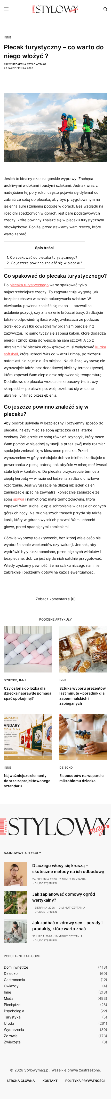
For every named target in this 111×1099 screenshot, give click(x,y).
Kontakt (50, 1081)
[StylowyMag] (55, 9)
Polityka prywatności (85, 1081)
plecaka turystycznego (29, 285)
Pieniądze (12, 1005)
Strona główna (21, 1081)
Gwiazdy (11, 986)
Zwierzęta (12, 1042)
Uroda (9, 1023)
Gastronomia (14, 980)
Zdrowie (11, 1036)
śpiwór (18, 499)
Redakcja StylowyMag (29, 64)
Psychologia (14, 1011)
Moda (8, 998)
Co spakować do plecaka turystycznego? (42, 257)
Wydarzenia (14, 1029)
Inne (7, 37)
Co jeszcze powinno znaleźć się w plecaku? (44, 263)
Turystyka (12, 1017)
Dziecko (10, 680)
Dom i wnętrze (16, 967)
